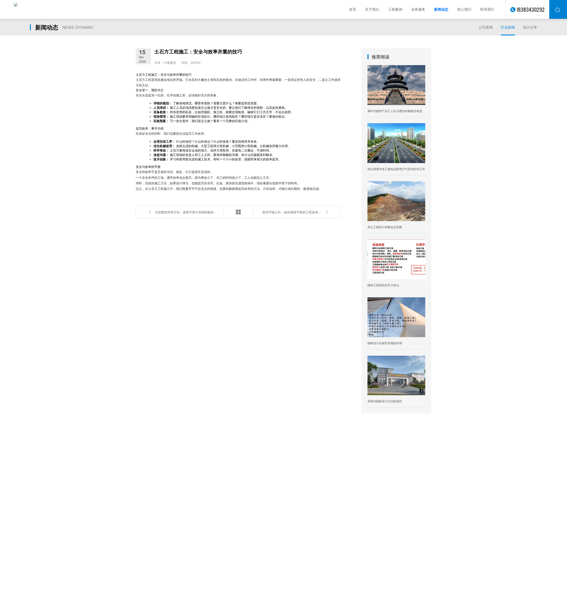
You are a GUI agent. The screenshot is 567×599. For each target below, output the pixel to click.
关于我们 (372, 9)
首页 (352, 9)
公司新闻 (486, 27)
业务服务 (418, 9)
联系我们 (487, 9)
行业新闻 (508, 27)
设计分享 (530, 27)
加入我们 (464, 9)
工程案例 (395, 9)
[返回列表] (238, 211)
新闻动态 (441, 9)
